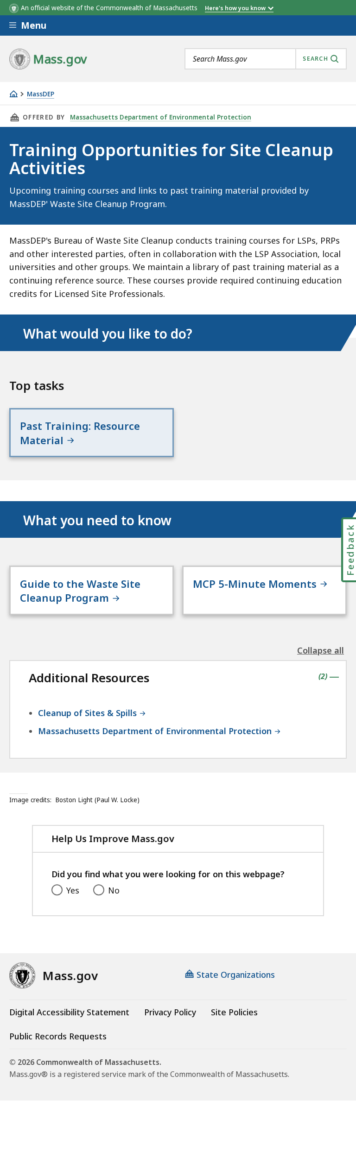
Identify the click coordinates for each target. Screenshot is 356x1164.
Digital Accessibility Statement (69, 1012)
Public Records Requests (58, 1036)
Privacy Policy (170, 1012)
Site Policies (234, 1012)
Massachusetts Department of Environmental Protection (160, 117)
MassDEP (40, 94)
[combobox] (265, 58)
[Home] (13, 94)
